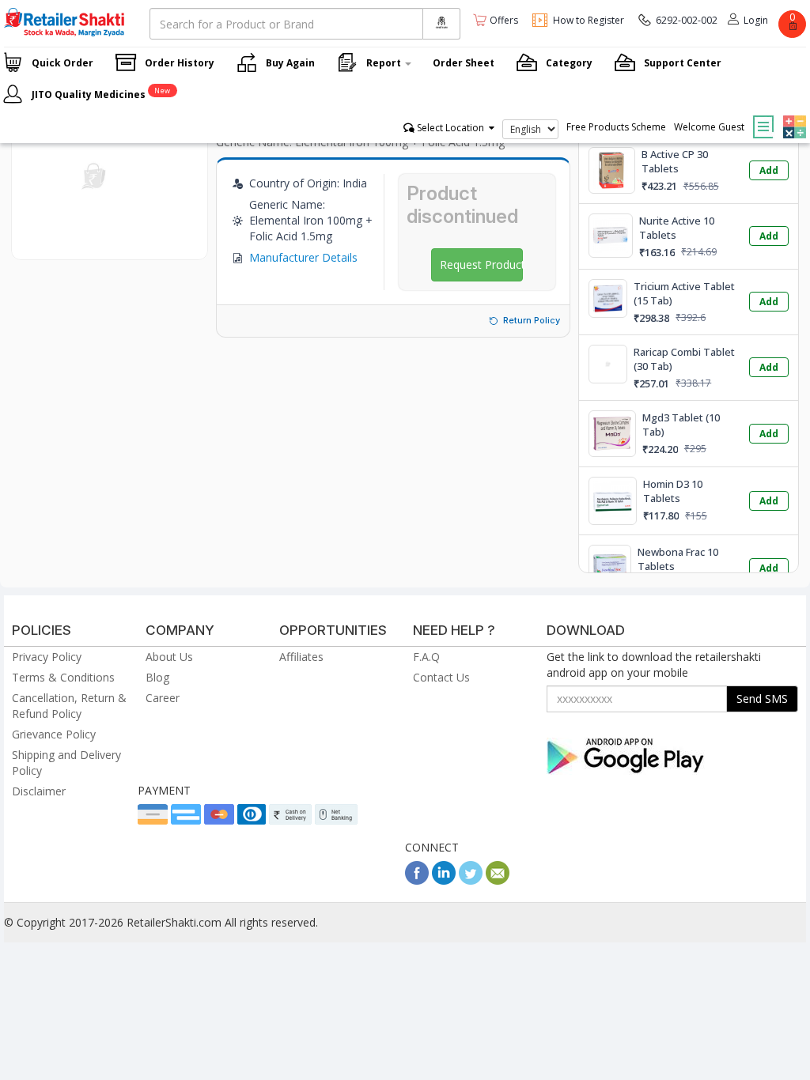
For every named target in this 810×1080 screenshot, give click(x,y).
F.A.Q (426, 656)
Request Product (482, 264)
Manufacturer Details (303, 257)
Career (163, 697)
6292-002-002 (686, 20)
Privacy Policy (46, 656)
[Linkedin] (444, 880)
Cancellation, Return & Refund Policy (69, 705)
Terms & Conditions (63, 677)
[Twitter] (471, 880)
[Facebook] (417, 880)
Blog (157, 677)
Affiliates (301, 656)
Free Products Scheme (616, 127)
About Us (169, 656)
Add (768, 170)
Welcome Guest (709, 127)
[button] (792, 115)
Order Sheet (463, 63)
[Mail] (497, 880)
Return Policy (531, 320)
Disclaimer (39, 791)
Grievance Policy (54, 734)
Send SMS (762, 698)
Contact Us (441, 677)
